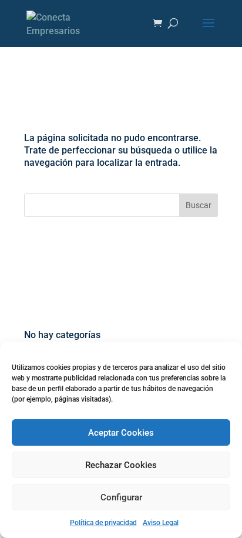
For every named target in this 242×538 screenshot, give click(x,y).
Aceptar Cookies (121, 432)
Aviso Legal (161, 523)
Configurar (121, 497)
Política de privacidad (103, 523)
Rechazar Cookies (121, 465)
